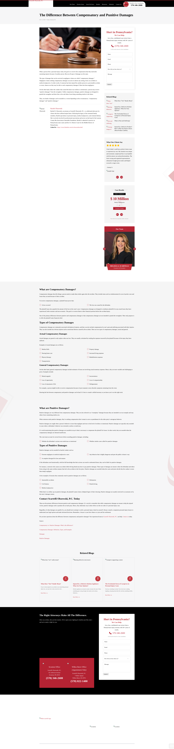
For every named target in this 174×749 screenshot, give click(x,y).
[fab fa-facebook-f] (53, 728)
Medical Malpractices (80, 740)
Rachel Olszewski (56, 108)
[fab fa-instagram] (61, 728)
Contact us (125, 516)
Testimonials (99, 718)
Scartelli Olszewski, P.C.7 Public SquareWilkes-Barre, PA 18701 (79, 676)
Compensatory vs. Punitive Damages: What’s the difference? (56, 525)
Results (98, 4)
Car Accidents (58, 740)
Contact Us (118, 4)
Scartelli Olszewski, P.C (110, 516)
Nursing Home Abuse (104, 740)
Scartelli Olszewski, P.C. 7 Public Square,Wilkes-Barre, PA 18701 (128, 729)
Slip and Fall (115, 740)
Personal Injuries (47, 740)
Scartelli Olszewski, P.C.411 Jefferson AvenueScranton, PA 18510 (54, 673)
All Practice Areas (126, 740)
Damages (42, 534)
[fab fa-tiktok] (57, 728)
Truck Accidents (68, 740)
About (82, 718)
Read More (43, 593)
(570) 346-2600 (54, 678)
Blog (122, 718)
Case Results (108, 718)
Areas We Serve (90, 4)
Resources (104, 4)
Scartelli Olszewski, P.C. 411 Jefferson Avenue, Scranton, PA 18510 (104, 729)
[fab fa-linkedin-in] (49, 728)
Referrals (111, 4)
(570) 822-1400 (79, 681)
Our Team (72, 4)
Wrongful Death (92, 740)
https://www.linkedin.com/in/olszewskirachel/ (70, 127)
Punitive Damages (44, 538)
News (127, 718)
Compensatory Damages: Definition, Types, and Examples (55, 529)
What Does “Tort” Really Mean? (51, 584)
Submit (109, 84)
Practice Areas (80, 4)
